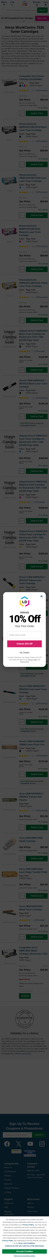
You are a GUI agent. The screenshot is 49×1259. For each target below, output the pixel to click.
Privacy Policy (28, 1225)
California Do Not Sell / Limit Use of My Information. (24, 1246)
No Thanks (24, 652)
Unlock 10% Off (24, 644)
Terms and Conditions (26, 1243)
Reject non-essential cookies (24, 1256)
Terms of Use (24, 661)
